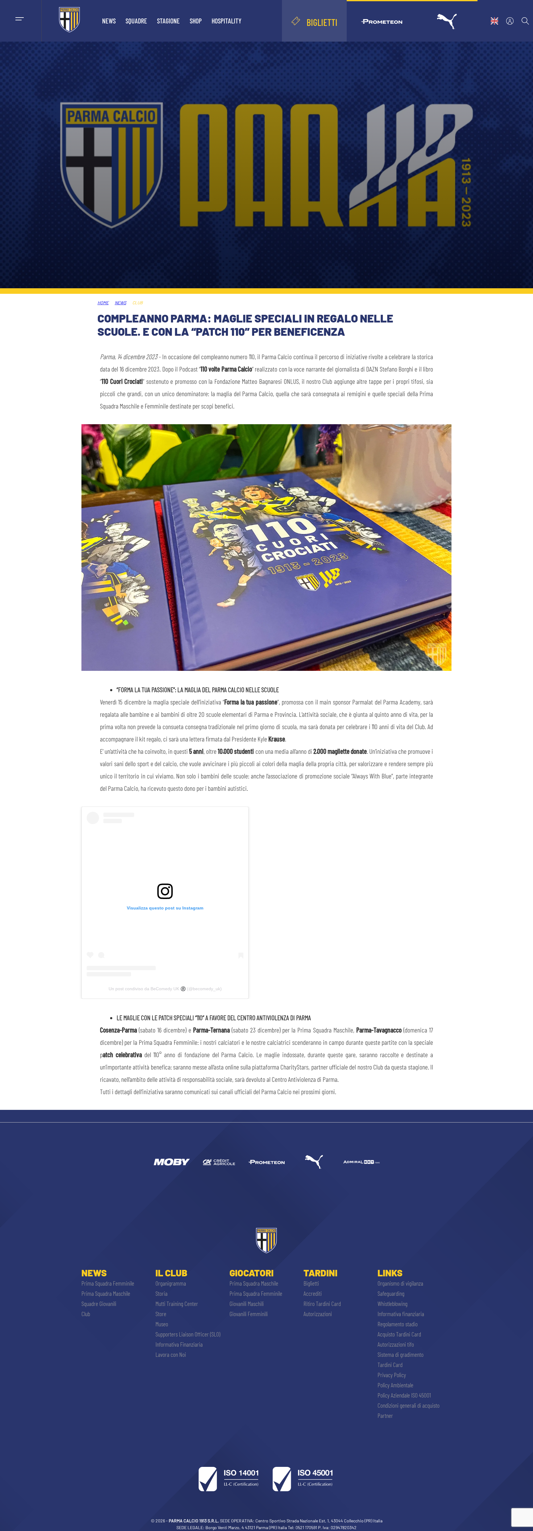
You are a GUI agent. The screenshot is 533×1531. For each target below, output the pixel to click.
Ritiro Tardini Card (322, 1303)
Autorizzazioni (318, 1313)
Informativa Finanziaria (179, 1344)
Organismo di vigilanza (400, 1283)
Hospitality (227, 21)
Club (85, 1313)
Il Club (171, 1272)
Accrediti (313, 1293)
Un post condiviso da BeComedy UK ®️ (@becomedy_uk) (165, 988)
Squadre (136, 21)
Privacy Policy (392, 1374)
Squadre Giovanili (98, 1303)
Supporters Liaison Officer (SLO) (187, 1334)
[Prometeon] (266, 1162)
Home (103, 302)
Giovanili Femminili (248, 1313)
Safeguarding (391, 1293)
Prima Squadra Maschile (105, 1293)
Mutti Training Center (176, 1303)
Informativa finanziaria (401, 1313)
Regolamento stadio (398, 1324)
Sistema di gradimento (401, 1354)
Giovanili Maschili (246, 1303)
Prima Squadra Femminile (107, 1283)
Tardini (320, 1272)
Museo (161, 1324)
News (109, 21)
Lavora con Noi (170, 1354)
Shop (196, 21)
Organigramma (170, 1283)
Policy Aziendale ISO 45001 (404, 1395)
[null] (171, 1162)
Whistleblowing (392, 1303)
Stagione (168, 21)
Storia (161, 1293)
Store (160, 1313)
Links (390, 1272)
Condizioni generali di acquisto (409, 1405)
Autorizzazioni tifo (396, 1344)
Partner (385, 1415)
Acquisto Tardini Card (399, 1334)
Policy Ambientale (395, 1385)
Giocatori (251, 1272)
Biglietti (311, 1283)
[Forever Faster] (314, 1162)
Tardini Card (390, 1364)
